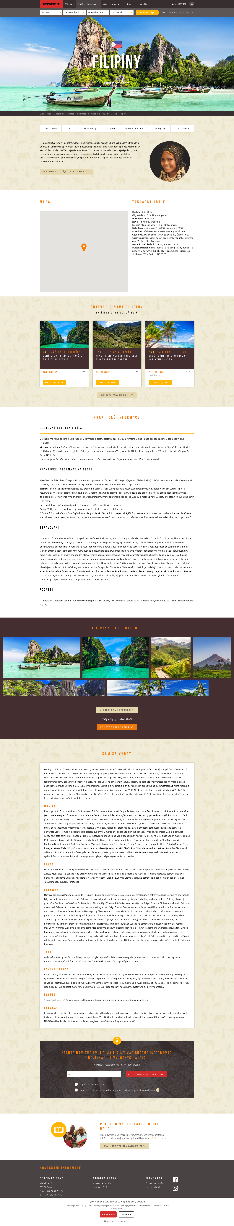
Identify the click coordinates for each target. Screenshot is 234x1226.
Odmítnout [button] (126, 1214)
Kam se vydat (182, 128)
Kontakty (143, 4)
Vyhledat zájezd (147, 12)
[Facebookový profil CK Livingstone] (179, 1179)
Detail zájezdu (54, 382)
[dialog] (117, 1212)
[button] (117, 1221)
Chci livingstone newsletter (148, 1074)
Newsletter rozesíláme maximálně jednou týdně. (117, 1064)
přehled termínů (158, 1138)
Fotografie (160, 128)
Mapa (69, 128)
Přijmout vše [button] (108, 1214)
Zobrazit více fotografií (118, 710)
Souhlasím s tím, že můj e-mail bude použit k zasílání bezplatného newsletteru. (118, 1090)
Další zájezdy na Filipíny (117, 395)
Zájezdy (68, 4)
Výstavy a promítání (112, 4)
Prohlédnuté (185, 12)
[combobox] (51, 12)
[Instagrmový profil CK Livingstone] (179, 1188)
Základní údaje (89, 128)
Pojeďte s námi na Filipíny (117, 727)
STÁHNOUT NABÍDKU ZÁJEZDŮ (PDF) (124, 1146)
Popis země (51, 128)
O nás (130, 4)
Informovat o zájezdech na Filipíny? (66, 171)
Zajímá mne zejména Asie (92, 1084)
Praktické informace (87, 4)
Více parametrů (168, 12)
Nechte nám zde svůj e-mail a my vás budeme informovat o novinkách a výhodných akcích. (117, 1055)
